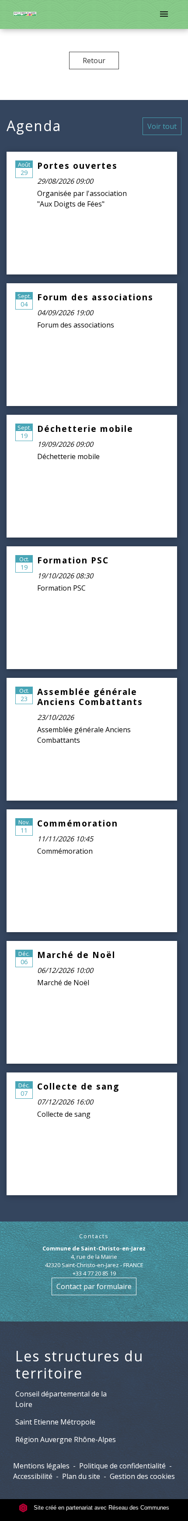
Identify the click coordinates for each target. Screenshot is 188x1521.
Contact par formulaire (94, 1286)
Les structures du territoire (79, 1365)
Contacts (94, 1236)
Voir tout (162, 126)
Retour (94, 60)
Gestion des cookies (142, 1476)
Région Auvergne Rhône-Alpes (65, 1439)
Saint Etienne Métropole (55, 1422)
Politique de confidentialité (122, 1466)
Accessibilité (32, 1476)
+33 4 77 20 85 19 (94, 1273)
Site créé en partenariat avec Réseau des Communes (100, 1507)
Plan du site (81, 1476)
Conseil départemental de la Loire (61, 1399)
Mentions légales (41, 1466)
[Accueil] (25, 15)
